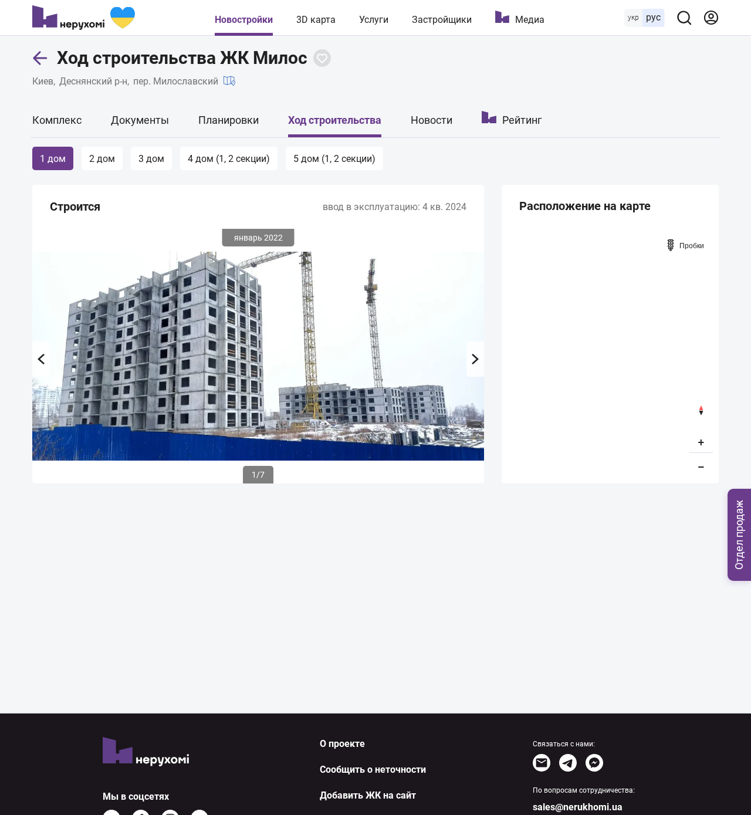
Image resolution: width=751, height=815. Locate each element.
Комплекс (57, 120)
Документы (140, 120)
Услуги (373, 19)
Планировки (228, 120)
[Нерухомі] (83, 17)
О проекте (342, 743)
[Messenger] (594, 763)
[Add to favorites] (322, 58)
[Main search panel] (684, 17)
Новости (431, 120)
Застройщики (442, 19)
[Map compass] (701, 410)
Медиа (529, 19)
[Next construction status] (475, 359)
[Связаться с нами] (541, 763)
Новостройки (244, 19)
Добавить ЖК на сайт (368, 795)
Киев (42, 81)
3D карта (316, 19)
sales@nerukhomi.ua (578, 807)
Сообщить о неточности (373, 769)
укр (633, 17)
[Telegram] (568, 763)
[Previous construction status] (41, 359)
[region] (610, 355)
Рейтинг (522, 120)
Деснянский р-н (93, 81)
